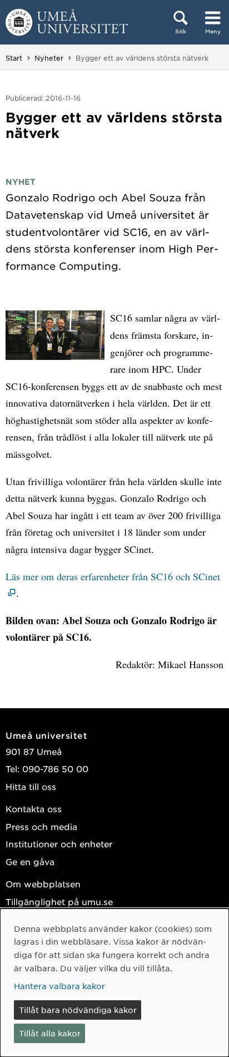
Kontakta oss (34, 808)
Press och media (41, 826)
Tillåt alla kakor (50, 1033)
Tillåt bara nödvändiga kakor (78, 1010)
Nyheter (48, 57)
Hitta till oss (31, 786)
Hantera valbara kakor (59, 986)
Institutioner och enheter (59, 843)
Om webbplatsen (43, 883)
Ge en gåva (30, 861)
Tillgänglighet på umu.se (59, 901)
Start (14, 57)
